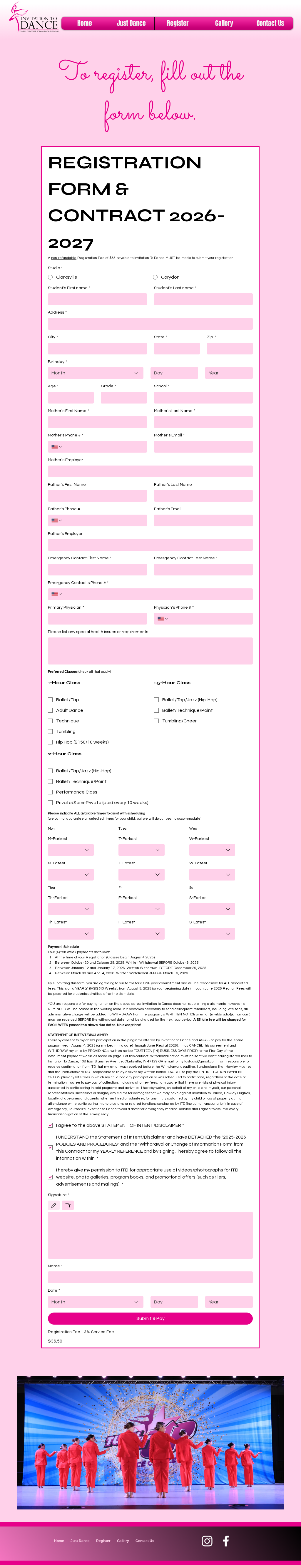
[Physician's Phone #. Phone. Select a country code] (163, 618)
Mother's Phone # (65, 435)
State (160, 337)
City (53, 337)
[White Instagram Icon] (207, 1541)
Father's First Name (67, 485)
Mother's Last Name (174, 411)
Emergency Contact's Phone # (78, 583)
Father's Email (167, 509)
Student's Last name (175, 288)
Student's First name (69, 288)
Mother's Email (169, 435)
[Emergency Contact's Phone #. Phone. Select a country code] (57, 594)
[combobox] (95, 373)
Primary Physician (66, 607)
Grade (108, 386)
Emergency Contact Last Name (186, 558)
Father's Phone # (64, 509)
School (161, 386)
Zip (211, 337)
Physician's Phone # (174, 607)
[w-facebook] (226, 1541)
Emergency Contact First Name (79, 558)
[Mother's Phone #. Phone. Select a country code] (57, 446)
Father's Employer (65, 534)
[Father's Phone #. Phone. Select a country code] (57, 520)
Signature (58, 1195)
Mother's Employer (65, 460)
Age (53, 386)
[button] (131, 23)
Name (55, 1266)
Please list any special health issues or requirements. (98, 632)
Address (57, 312)
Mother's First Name (68, 411)
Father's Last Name (173, 485)
